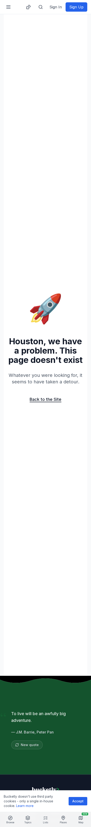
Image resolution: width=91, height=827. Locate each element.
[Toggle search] (40, 7)
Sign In (55, 7)
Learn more (25, 806)
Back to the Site (45, 399)
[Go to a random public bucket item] (28, 7)
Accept (78, 801)
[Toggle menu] (8, 7)
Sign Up (76, 7)
